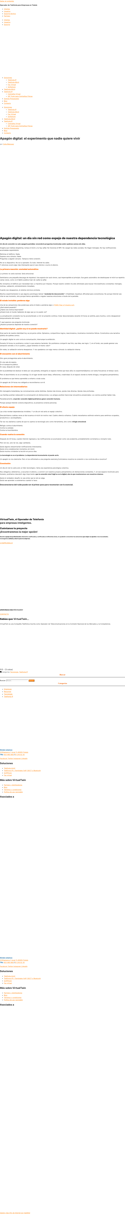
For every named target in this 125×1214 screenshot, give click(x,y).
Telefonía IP (12, 80)
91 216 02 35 (20, 755)
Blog (5, 101)
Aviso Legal (69, 1051)
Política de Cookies (82, 1051)
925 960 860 (9, 755)
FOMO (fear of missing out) (64, 305)
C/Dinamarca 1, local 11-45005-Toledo (14, 752)
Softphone (12, 87)
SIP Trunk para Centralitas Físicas (20, 96)
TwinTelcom (105, 1051)
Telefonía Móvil (13, 82)
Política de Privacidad (55, 1051)
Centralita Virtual (14, 94)
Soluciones (8, 78)
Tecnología (14, 672)
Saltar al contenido (7, 1)
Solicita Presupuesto (11, 99)
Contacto (7, 103)
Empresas (8, 689)
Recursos (7, 692)
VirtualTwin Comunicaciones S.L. (34, 1051)
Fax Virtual (12, 85)
